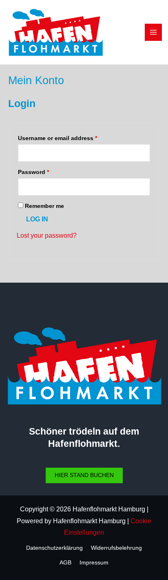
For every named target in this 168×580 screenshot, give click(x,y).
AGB (65, 563)
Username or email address (57, 138)
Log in (37, 219)
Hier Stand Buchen (84, 475)
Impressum (94, 563)
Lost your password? (47, 235)
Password (33, 172)
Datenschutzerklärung (54, 548)
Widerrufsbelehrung (116, 548)
